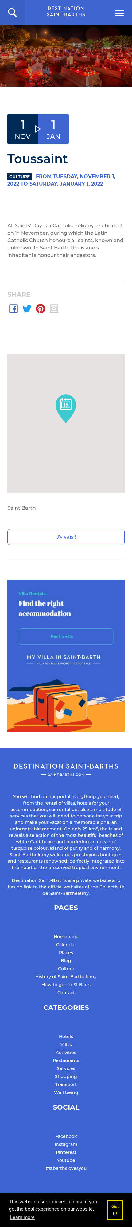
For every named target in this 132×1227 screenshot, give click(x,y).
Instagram (66, 1144)
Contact (66, 992)
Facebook (66, 1136)
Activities (66, 1052)
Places (66, 952)
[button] (12, 12)
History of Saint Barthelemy (66, 976)
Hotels (66, 1036)
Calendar (66, 944)
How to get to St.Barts (66, 984)
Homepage (66, 936)
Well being (66, 1092)
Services (66, 1068)
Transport (66, 1084)
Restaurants (66, 1060)
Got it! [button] (115, 1210)
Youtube (66, 1160)
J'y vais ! (66, 537)
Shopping (66, 1076)
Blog (66, 960)
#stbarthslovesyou (66, 1168)
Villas (66, 1044)
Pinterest (66, 1152)
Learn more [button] (22, 1217)
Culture (66, 968)
